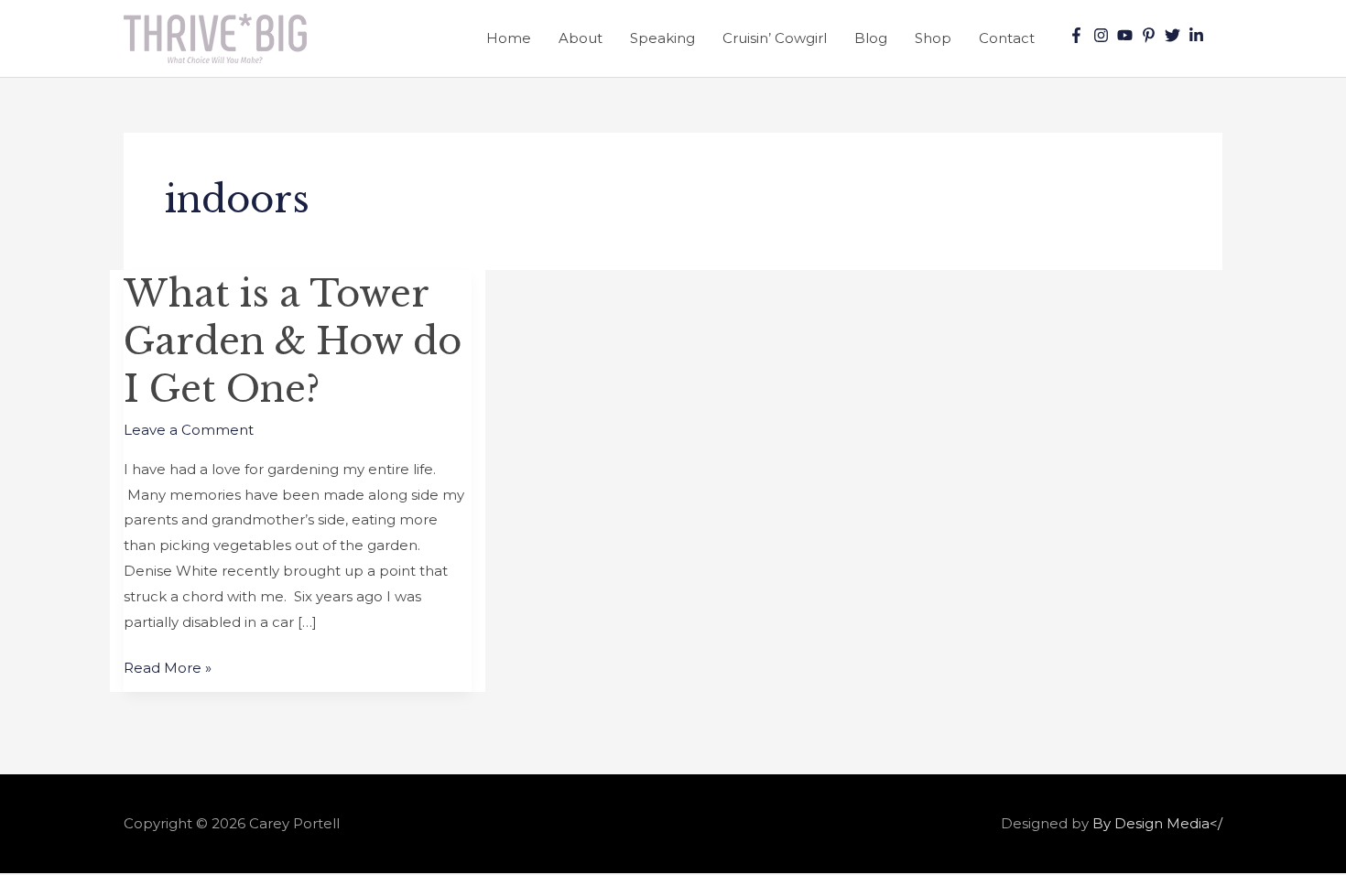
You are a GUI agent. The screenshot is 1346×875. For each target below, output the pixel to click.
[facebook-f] (1079, 35)
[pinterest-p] (1151, 35)
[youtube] (1127, 35)
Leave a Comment (189, 429)
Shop (933, 38)
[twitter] (1175, 35)
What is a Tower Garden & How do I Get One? (292, 341)
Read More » (168, 665)
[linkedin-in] (1199, 35)
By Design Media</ (1157, 823)
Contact (1007, 38)
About (580, 38)
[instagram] (1103, 35)
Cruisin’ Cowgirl (774, 38)
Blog (870, 38)
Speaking (662, 38)
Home (508, 38)
